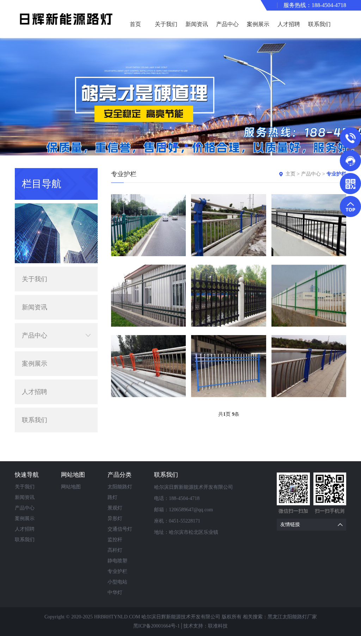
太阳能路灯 (120, 486)
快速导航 (27, 474)
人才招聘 (288, 24)
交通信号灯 (120, 529)
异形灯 (115, 518)
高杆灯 (115, 550)
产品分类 (119, 474)
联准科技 (218, 626)
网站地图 (73, 474)
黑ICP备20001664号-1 (156, 626)
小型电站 (117, 582)
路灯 (112, 497)
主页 (290, 174)
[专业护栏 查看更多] (148, 225)
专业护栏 (336, 174)
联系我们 (319, 24)
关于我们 (166, 24)
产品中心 (227, 24)
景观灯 (115, 508)
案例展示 (258, 24)
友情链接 (290, 524)
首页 (135, 24)
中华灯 (115, 592)
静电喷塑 (117, 560)
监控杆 (115, 539)
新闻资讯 (196, 24)
